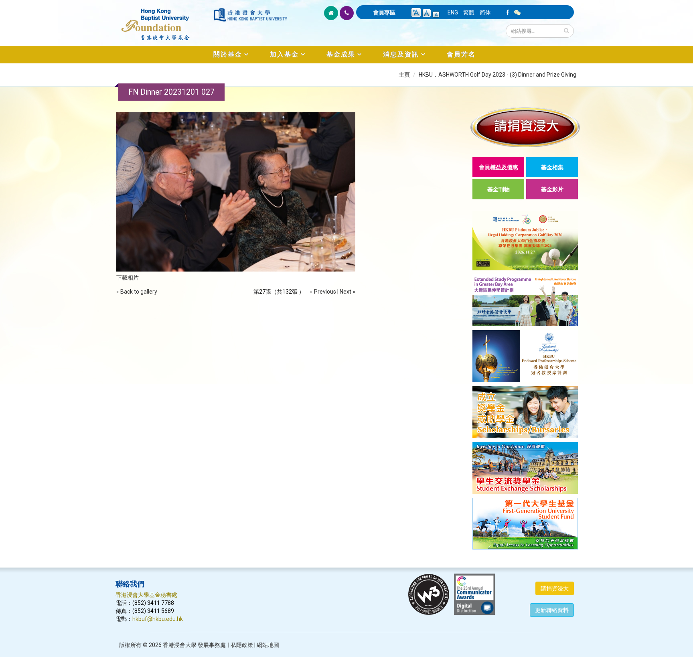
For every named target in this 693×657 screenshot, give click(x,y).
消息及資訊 (401, 54)
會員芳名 (461, 54)
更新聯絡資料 (552, 610)
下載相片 (127, 277)
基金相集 (552, 167)
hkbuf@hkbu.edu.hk (157, 619)
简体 (485, 12)
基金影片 (552, 189)
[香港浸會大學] (250, 15)
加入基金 (284, 54)
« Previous (323, 291)
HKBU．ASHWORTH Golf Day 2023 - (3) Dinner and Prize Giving (497, 74)
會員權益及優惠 (498, 167)
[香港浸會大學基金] (164, 20)
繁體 (468, 12)
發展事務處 (212, 645)
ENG (453, 12)
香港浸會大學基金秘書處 (146, 595)
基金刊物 (498, 189)
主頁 (404, 74)
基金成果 (340, 54)
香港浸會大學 (180, 645)
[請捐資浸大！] (525, 127)
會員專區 (384, 12)
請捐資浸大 (555, 588)
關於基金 (227, 54)
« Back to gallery (136, 291)
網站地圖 (268, 645)
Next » (347, 291)
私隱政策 (242, 645)
